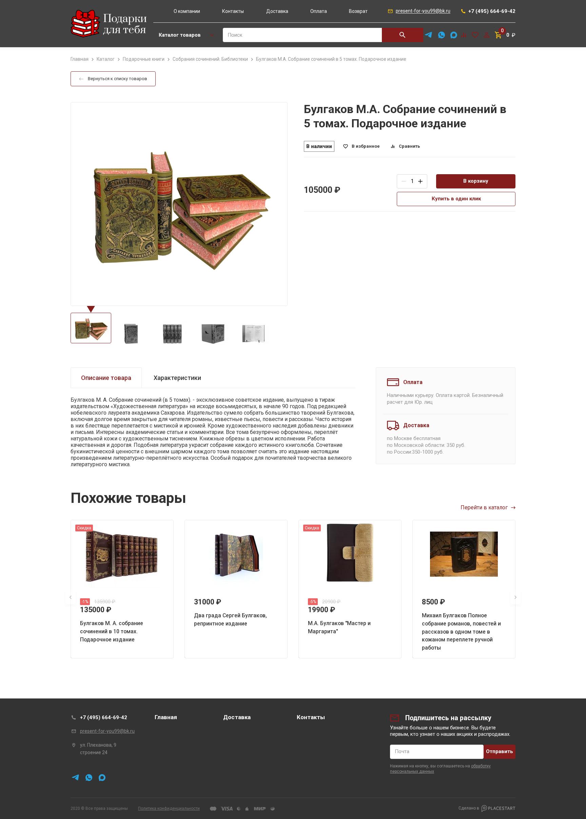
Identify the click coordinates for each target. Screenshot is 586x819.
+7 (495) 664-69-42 (103, 717)
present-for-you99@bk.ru (107, 731)
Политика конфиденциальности (169, 808)
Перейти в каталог (484, 507)
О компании (187, 11)
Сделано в (468, 808)
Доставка (277, 11)
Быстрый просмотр (122, 554)
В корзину (475, 181)
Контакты (233, 11)
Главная (166, 717)
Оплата (318, 11)
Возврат (358, 11)
